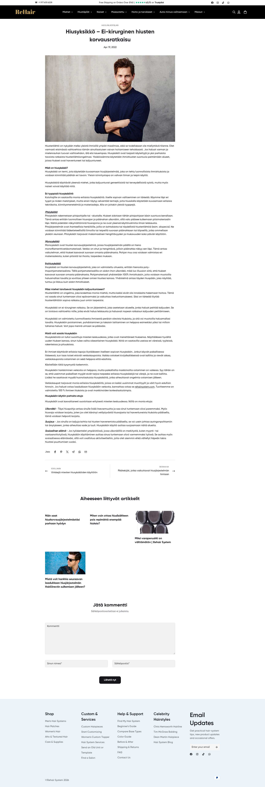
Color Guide (124, 737)
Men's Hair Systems (55, 721)
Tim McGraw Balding (165, 732)
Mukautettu (117, 12)
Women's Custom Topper (95, 737)
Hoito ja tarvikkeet (142, 12)
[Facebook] (212, 2)
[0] (245, 12)
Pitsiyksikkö (51, 212)
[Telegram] (73, 452)
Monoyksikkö (52, 241)
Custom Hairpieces (92, 727)
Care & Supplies (54, 742)
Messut (198, 12)
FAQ (119, 752)
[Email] (86, 452)
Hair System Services (92, 742)
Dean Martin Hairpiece (166, 737)
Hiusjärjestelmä (110, 25)
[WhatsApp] (79, 452)
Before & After (125, 742)
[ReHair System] (25, 12)
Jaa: (47, 452)
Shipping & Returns (128, 747)
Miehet (66, 12)
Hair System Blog (163, 742)
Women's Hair (52, 731)
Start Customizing (91, 732)
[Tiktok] (223, 2)
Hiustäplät (83, 12)
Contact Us (123, 758)
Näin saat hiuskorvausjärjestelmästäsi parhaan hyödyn (62, 519)
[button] (233, 12)
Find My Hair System (128, 721)
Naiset (100, 12)
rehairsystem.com (145, 387)
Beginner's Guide (126, 726)
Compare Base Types (129, 731)
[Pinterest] (61, 452)
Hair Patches (52, 726)
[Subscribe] (216, 747)
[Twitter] (67, 452)
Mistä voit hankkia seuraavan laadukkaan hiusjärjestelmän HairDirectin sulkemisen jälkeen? (65, 583)
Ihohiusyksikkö (53, 263)
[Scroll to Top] (259, 770)
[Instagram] (217, 2)
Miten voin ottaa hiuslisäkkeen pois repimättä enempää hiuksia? (109, 519)
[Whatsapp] (228, 2)
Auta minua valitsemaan (173, 12)
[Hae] (233, 12)
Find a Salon (88, 758)
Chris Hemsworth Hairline (168, 727)
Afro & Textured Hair (56, 737)
